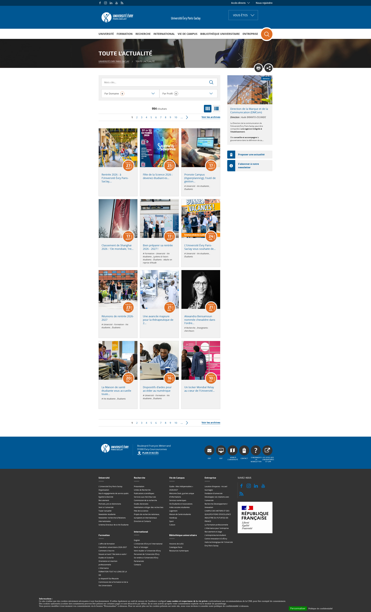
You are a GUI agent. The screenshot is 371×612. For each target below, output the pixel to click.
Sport (171, 521)
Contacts (137, 564)
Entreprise (250, 34)
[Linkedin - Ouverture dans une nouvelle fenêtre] (111, 2)
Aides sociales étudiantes (179, 507)
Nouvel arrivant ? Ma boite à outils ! (113, 554)
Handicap (173, 518)
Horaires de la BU (176, 544)
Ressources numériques (179, 550)
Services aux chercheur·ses (145, 497)
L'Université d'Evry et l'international (148, 544)
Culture (172, 525)
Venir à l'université (106, 507)
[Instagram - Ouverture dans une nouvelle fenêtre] (105, 2)
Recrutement (104, 500)
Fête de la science (141, 511)
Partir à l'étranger (141, 547)
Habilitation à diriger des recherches (148, 507)
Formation (125, 34)
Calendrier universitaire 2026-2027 (113, 547)
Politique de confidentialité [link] (320, 608)
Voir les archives (211, 117)
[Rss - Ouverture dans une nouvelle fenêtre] (122, 2)
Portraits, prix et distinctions (110, 504)
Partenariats (139, 561)
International (164, 34)
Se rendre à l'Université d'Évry (146, 557)
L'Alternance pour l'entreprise (217, 528)
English (137, 540)
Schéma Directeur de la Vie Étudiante (114, 525)
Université (106, 34)
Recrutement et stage (213, 531)
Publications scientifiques (144, 493)
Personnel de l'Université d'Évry (146, 554)
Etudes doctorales (141, 504)
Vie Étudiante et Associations (180, 504)
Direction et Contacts (142, 521)
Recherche (143, 34)
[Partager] (268, 68)
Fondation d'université (213, 493)
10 (175, 117)
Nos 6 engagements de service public (114, 493)
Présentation (139, 486)
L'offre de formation (107, 544)
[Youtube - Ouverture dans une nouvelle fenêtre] (116, 2)
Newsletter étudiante (107, 514)
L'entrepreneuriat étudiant (215, 535)
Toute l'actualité (105, 511)
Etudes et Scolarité (106, 557)
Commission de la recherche (145, 500)
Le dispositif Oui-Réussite (109, 578)
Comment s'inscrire (106, 550)
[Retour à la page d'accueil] (117, 16)
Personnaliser (297, 608)
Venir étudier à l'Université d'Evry (147, 550)
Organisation (104, 490)
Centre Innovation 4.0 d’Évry (216, 538)
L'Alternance (104, 568)
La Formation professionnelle (216, 525)
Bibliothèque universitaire (220, 34)
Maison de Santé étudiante (180, 514)
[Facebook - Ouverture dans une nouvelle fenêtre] (100, 2)
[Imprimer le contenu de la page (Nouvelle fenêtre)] (258, 68)
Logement (173, 511)
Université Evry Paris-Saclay (114, 61)
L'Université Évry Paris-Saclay (110, 486)
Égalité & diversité (106, 497)
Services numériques (177, 500)
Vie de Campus (187, 34)
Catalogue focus (175, 547)
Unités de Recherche (142, 490)
